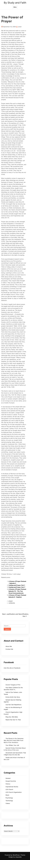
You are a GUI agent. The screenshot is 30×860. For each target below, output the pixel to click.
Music (7, 795)
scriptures (12, 603)
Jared (19, 26)
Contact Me (9, 649)
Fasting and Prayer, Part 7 (17, 587)
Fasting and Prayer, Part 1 (17, 585)
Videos (8, 803)
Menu (15, 7)
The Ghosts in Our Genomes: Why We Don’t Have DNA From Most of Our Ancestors (14, 740)
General (8, 778)
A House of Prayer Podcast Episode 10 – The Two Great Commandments (17, 591)
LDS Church (9, 789)
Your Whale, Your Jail (12, 745)
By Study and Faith (15, 2)
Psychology (9, 798)
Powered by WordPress (12, 855)
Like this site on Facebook (12, 668)
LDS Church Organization (14, 792)
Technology (9, 800)
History (8, 784)
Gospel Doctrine (11, 781)
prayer (11, 601)
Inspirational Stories (12, 786)
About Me (9, 646)
